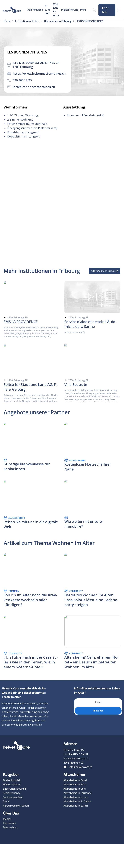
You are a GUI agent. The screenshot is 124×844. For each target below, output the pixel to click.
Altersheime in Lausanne (78, 793)
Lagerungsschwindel (14, 788)
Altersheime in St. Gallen (77, 801)
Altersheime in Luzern (76, 797)
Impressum (9, 823)
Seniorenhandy (11, 793)
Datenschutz (10, 827)
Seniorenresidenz (13, 797)
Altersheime (74, 774)
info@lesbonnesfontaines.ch (34, 87)
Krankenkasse (34, 9)
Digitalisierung (69, 9)
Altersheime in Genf (75, 788)
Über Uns (11, 813)
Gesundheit (48, 9)
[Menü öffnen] (119, 10)
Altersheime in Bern (75, 784)
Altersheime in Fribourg (104, 271)
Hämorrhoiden (11, 784)
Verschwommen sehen (16, 805)
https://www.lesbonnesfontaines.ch (39, 73)
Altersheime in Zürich (76, 805)
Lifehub (105, 10)
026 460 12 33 (22, 80)
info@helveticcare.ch (80, 767)
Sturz (6, 801)
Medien (7, 819)
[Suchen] (94, 10)
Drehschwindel (11, 780)
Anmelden (98, 710)
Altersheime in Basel (75, 780)
